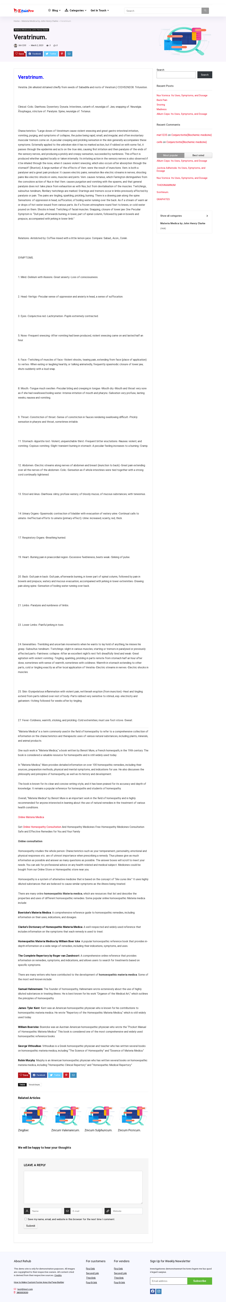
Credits (58, 1275)
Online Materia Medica (31, 817)
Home (17, 21)
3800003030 (22, 1292)
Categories (76, 10)
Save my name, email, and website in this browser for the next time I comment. (71, 1219)
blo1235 (22, 45)
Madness (162, 109)
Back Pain (162, 100)
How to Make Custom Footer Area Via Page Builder (39, 1282)
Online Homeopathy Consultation (42, 826)
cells (159, 142)
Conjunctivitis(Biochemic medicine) (191, 135)
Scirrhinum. (163, 192)
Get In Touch (98, 10)
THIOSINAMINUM (166, 185)
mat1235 (162, 135)
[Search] (205, 11)
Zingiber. (23, 1130)
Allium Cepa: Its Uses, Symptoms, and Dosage (182, 113)
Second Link (92, 1273)
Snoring (161, 104)
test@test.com (25, 1289)
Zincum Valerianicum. (65, 1130)
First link (90, 1268)
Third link (91, 1278)
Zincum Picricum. (129, 1130)
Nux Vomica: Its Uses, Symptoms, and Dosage (182, 95)
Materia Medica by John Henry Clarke (40, 21)
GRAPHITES (163, 199)
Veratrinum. (34, 1085)
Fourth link (91, 1282)
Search (160, 69)
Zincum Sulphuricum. (98, 1130)
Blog (55, 10)
